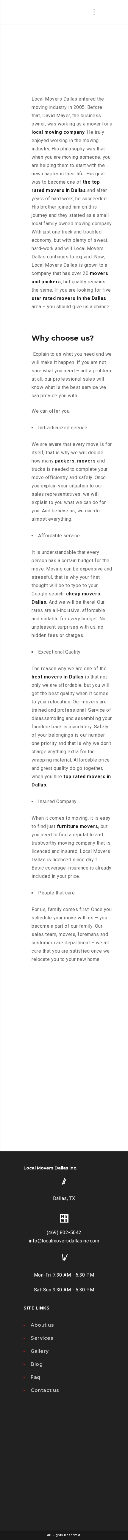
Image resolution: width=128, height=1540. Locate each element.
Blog (37, 1364)
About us (42, 1325)
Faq (35, 1377)
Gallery (40, 1351)
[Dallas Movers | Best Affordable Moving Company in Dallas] (48, 22)
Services (42, 1338)
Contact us (45, 1390)
